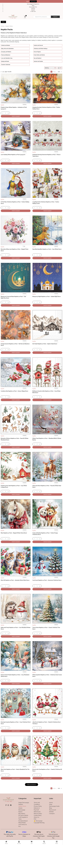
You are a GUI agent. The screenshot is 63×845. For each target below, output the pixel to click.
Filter (3, 22)
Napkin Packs (22, 806)
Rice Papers (21, 813)
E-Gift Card (33, 11)
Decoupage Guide (54, 806)
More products (31, 784)
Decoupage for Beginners (33, 4)
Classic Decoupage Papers (21, 809)
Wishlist (51, 811)
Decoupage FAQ (33, 7)
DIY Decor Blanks (23, 815)
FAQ (35, 819)
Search (55, 16)
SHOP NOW (33, 1)
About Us (36, 817)
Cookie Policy (37, 815)
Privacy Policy (38, 806)
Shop (50, 804)
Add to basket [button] (16, 116)
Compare (52, 813)
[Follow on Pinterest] (10, 805)
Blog (33, 5)
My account (52, 810)
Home (2, 26)
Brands (33, 10)
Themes (33, 8)
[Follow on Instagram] (8, 805)
